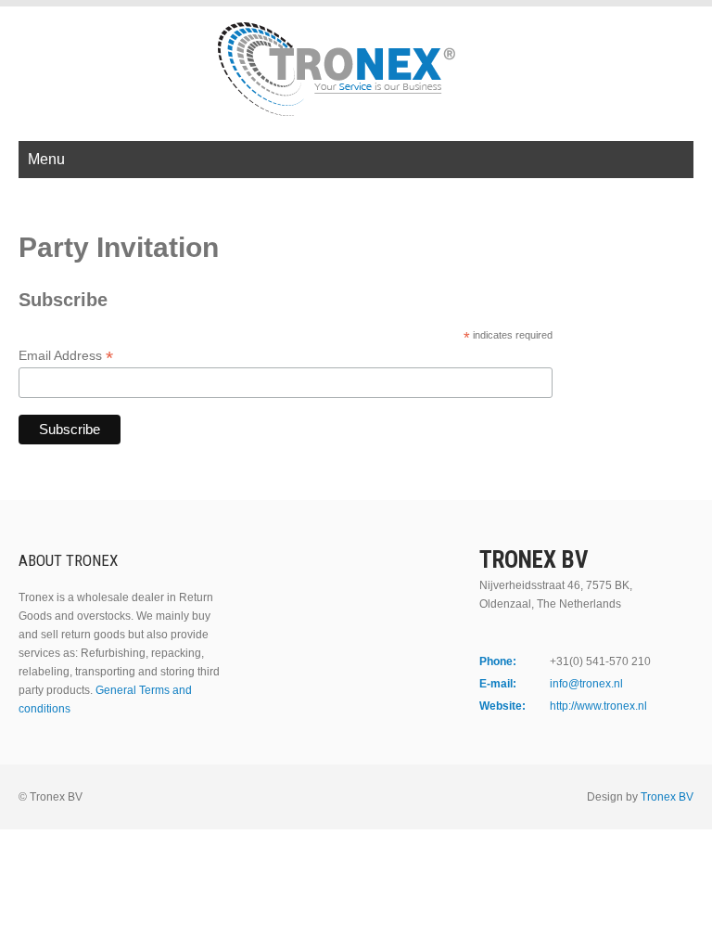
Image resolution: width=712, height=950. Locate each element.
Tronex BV (667, 796)
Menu (46, 159)
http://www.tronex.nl (598, 706)
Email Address (66, 356)
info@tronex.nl (586, 683)
